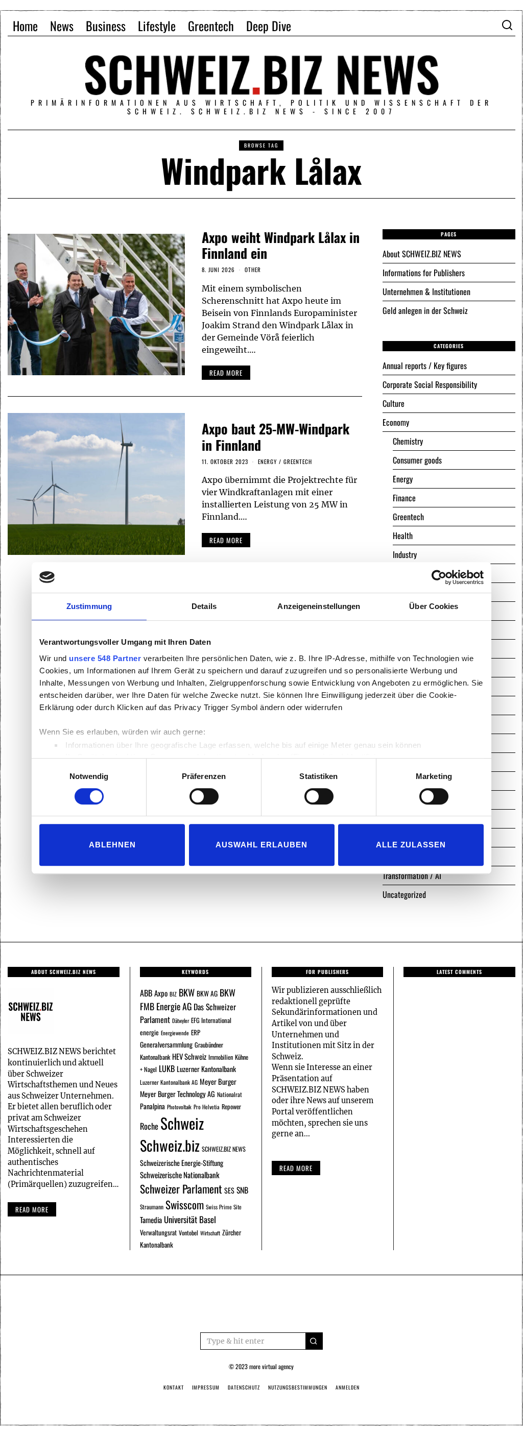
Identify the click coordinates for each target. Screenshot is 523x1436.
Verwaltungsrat (158, 1232)
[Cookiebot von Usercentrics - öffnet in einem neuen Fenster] (439, 577)
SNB (242, 1190)
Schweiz (182, 1123)
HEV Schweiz (189, 1056)
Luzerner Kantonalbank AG (169, 1082)
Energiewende (175, 1033)
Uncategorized (404, 894)
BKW (187, 992)
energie (149, 1032)
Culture (394, 403)
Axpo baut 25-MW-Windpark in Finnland (275, 436)
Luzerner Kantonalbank (206, 1068)
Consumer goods (417, 460)
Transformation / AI (412, 875)
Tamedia (151, 1219)
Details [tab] (204, 606)
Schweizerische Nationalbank (179, 1174)
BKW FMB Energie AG (187, 999)
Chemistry (408, 441)
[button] (314, 1341)
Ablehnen (112, 844)
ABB (146, 993)
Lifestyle (157, 25)
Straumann (151, 1206)
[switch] (204, 796)
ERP (195, 1032)
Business (106, 25)
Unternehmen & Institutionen (426, 291)
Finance (404, 498)
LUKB (167, 1068)
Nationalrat (229, 1094)
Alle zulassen (411, 844)
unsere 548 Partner (105, 658)
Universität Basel (190, 1219)
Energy (267, 461)
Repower (231, 1106)
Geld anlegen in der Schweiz (425, 310)
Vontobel (188, 1232)
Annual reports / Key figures (425, 365)
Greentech (211, 25)
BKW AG (207, 993)
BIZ (173, 994)
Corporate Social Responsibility (430, 384)
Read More (296, 1168)
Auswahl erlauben (261, 844)
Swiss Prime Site (224, 1207)
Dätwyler (180, 1020)
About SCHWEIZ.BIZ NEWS (422, 254)
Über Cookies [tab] (433, 606)
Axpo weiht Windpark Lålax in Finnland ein (281, 245)
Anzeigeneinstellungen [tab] (318, 606)
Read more (32, 1209)
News (62, 25)
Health (403, 535)
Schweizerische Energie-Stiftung (181, 1162)
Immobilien (220, 1057)
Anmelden (348, 1387)
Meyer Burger (218, 1081)
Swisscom (184, 1204)
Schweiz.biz (170, 1145)
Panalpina (152, 1106)
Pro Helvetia (207, 1107)
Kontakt (173, 1387)
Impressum (206, 1387)
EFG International (211, 1020)
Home (25, 25)
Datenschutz (244, 1387)
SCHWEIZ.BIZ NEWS (224, 1149)
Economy (396, 422)
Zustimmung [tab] (89, 606)
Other (253, 269)
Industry (405, 554)
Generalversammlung (166, 1044)
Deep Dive (268, 25)
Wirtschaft (210, 1233)
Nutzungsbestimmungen (297, 1387)
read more (226, 373)
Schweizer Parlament (181, 1189)
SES (229, 1190)
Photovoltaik (179, 1107)
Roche (149, 1126)
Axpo (161, 993)
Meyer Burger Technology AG (177, 1093)
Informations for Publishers (424, 272)
